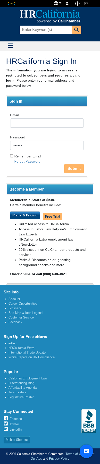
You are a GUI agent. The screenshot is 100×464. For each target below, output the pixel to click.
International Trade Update (27, 352)
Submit (74, 168)
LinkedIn (16, 429)
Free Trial (52, 216)
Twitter (14, 424)
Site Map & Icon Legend (25, 313)
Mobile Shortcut (17, 440)
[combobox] (45, 30)
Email (14, 115)
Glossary (14, 308)
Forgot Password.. (28, 161)
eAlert (12, 343)
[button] (76, 30)
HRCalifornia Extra (21, 348)
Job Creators (17, 392)
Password (17, 137)
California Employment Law (27, 378)
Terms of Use (75, 454)
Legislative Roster (21, 397)
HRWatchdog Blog (21, 383)
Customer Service (21, 317)
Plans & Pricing (25, 215)
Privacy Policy (59, 458)
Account (14, 299)
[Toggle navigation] (10, 46)
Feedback (15, 322)
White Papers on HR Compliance (31, 357)
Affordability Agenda (22, 387)
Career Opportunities (22, 303)
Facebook (17, 419)
